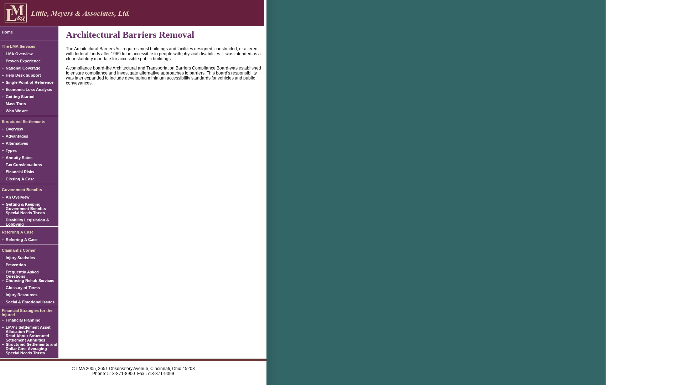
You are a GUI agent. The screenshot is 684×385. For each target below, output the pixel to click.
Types (11, 150)
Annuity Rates (19, 157)
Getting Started (20, 96)
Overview (14, 129)
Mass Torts (16, 104)
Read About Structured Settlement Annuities (27, 338)
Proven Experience (23, 61)
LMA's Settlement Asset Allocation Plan (28, 329)
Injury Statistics (20, 258)
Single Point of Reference (29, 82)
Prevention (16, 265)
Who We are (17, 111)
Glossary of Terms (23, 288)
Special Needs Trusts (25, 213)
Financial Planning (23, 320)
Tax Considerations (24, 165)
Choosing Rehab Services (30, 280)
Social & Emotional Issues (30, 302)
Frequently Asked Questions (22, 274)
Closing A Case (20, 179)
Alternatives (17, 143)
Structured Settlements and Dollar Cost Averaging (31, 346)
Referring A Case (21, 239)
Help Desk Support (23, 75)
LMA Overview (19, 54)
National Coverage (23, 68)
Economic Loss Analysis (29, 89)
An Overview (18, 197)
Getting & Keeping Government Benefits (26, 206)
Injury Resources (21, 295)
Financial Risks (20, 172)
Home (7, 32)
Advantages (17, 136)
